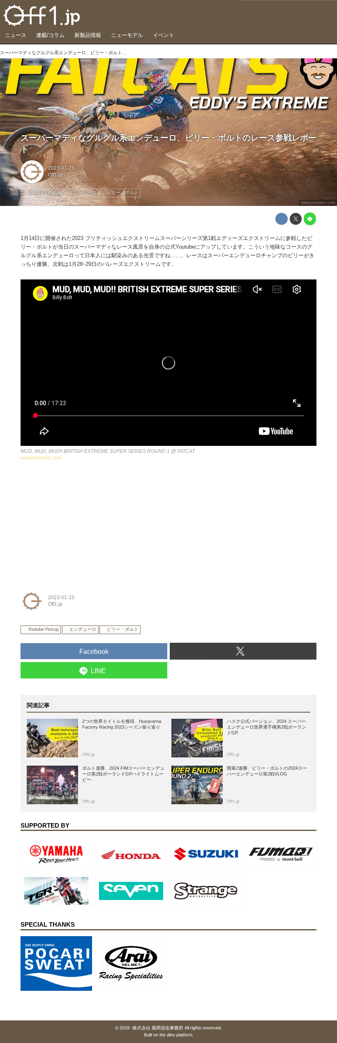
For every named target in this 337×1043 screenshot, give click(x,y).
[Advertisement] (82, 523)
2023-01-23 (61, 168)
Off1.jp (55, 175)
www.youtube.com (318, 202)
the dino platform (175, 1034)
